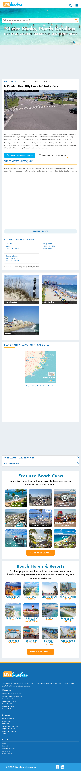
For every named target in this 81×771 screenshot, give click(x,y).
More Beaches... (40, 651)
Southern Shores (12, 248)
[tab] (40, 458)
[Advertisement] (40, 62)
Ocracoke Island (12, 261)
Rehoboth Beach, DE (9, 731)
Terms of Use (7, 751)
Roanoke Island (12, 256)
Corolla (9, 244)
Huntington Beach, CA (10, 726)
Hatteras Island (12, 258)
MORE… (5, 734)
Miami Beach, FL (8, 721)
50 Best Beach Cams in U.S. (11, 694)
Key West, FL (6, 724)
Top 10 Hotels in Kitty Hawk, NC (21, 155)
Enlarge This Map (40, 231)
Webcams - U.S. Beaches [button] (19, 458)
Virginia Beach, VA (8, 729)
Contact (5, 746)
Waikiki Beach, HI (8, 719)
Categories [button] (11, 463)
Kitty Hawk (47, 244)
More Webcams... (41, 553)
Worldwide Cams (8, 709)
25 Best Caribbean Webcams (12, 696)
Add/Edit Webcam (8, 749)
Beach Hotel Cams (8, 704)
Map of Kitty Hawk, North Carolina (40, 386)
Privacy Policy (7, 754)
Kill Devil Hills (49, 246)
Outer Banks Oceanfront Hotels (54, 155)
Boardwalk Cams (8, 706)
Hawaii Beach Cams (9, 701)
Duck (8, 246)
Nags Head (47, 248)
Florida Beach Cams (9, 699)
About (4, 743)
